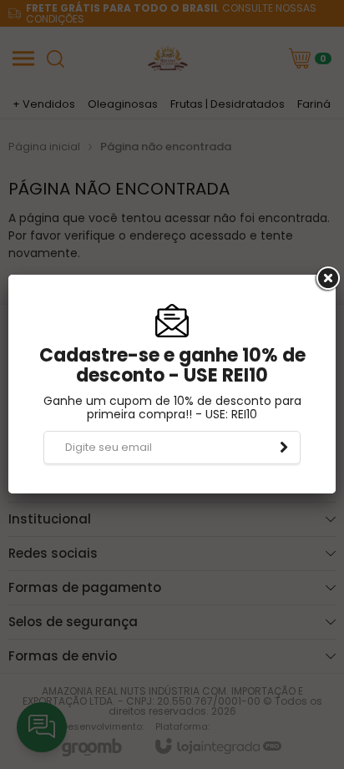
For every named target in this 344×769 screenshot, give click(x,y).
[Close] (326, 279)
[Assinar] (284, 447)
